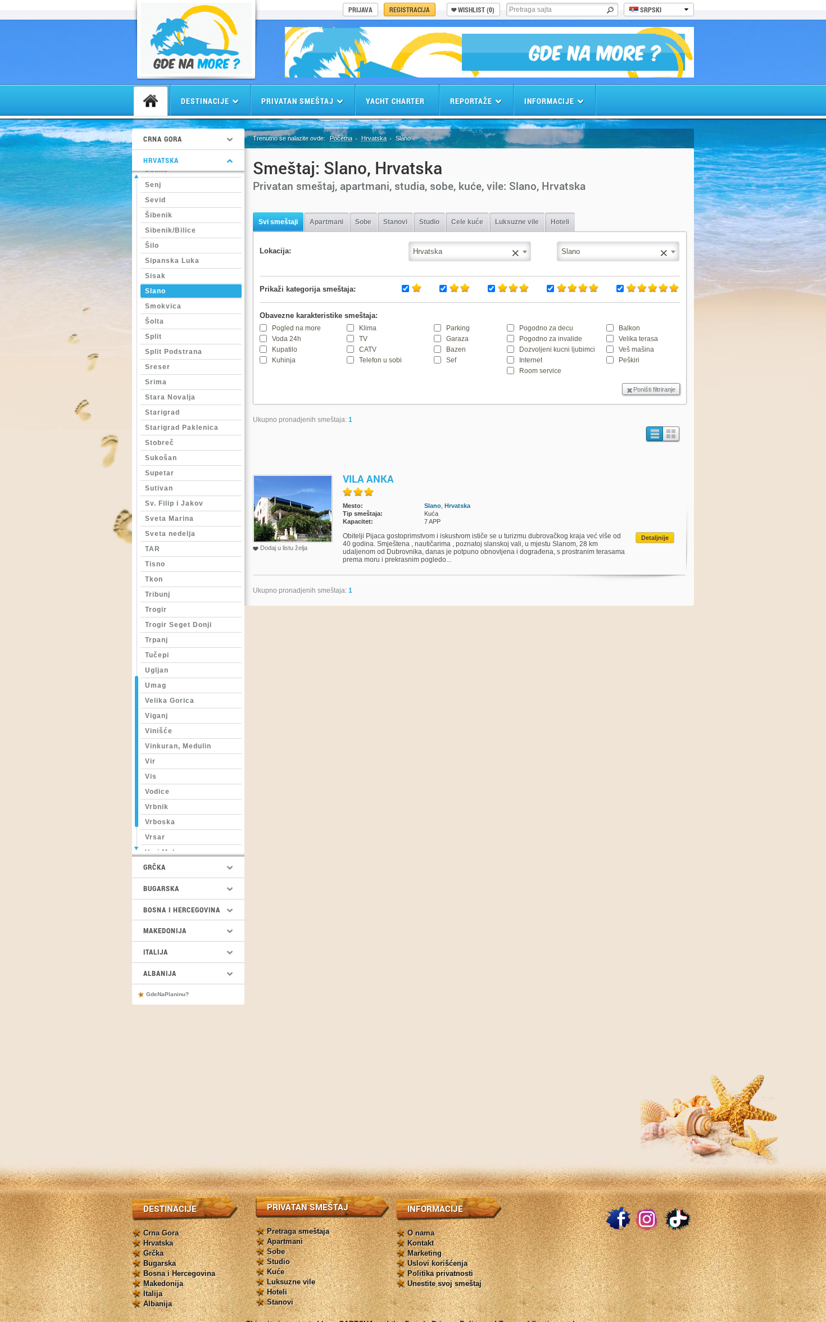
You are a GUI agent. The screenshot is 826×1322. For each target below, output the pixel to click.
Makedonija (163, 1283)
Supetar (159, 473)
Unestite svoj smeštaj (444, 1283)
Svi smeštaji (278, 222)
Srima (156, 382)
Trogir (156, 610)
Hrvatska (374, 138)
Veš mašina (636, 349)
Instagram (647, 1219)
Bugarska (159, 1263)
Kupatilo (284, 349)
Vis (151, 776)
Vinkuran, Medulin (178, 746)
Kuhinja (284, 360)
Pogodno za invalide (550, 339)
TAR (152, 549)
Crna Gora (161, 1233)
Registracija (409, 9)
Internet (530, 360)
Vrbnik (157, 807)
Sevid (155, 200)
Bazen (456, 349)
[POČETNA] (150, 101)
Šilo (152, 245)
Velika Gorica (169, 701)
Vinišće (159, 731)
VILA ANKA (368, 478)
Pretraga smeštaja (298, 1231)
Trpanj (156, 640)
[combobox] (618, 251)
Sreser (157, 367)
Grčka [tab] (154, 867)
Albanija (157, 1304)
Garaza (457, 339)
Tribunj (157, 594)
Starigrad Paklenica (182, 427)
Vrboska (160, 822)
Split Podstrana (173, 352)
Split (153, 336)
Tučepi (157, 655)
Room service (540, 371)
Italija (152, 1293)
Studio (429, 222)
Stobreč (159, 443)
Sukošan (161, 458)
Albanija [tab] (159, 973)
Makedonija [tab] (165, 930)
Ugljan (157, 670)
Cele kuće (467, 222)
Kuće (275, 1272)
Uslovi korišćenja (437, 1263)
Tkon (154, 579)
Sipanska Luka (172, 261)
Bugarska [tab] (161, 888)
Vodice (157, 792)
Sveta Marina (169, 519)
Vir (150, 761)
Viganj (156, 716)
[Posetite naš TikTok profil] (677, 1219)
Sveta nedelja (170, 534)
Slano (155, 291)
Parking (458, 328)
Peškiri (629, 360)
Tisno (155, 564)
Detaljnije (655, 537)
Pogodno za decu (546, 328)
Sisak (155, 276)
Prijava (360, 9)
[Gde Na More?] (196, 70)
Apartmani (326, 222)
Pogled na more (296, 328)
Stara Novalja (170, 397)
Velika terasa (638, 339)
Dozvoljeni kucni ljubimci (557, 349)
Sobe (363, 222)
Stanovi (395, 222)
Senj (153, 185)
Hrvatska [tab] (161, 160)
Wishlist (476, 9)
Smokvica (163, 306)
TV (363, 339)
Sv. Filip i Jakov (174, 503)
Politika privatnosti (440, 1273)
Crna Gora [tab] (162, 139)
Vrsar (155, 837)
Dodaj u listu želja (283, 547)
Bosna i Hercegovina (179, 1273)
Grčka (153, 1253)
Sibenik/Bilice (170, 230)
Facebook (618, 1219)
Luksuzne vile (517, 222)
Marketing (424, 1253)
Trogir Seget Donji (178, 625)
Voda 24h (286, 339)
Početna (341, 138)
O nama (420, 1233)
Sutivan (159, 488)
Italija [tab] (155, 952)
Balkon (629, 328)
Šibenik (159, 215)
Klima (367, 328)
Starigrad (162, 412)
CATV (367, 349)
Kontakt (420, 1243)
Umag (155, 685)
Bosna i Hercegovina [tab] (181, 910)
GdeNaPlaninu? (167, 994)
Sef (451, 360)
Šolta (154, 321)
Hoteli (560, 222)
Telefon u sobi (380, 360)
